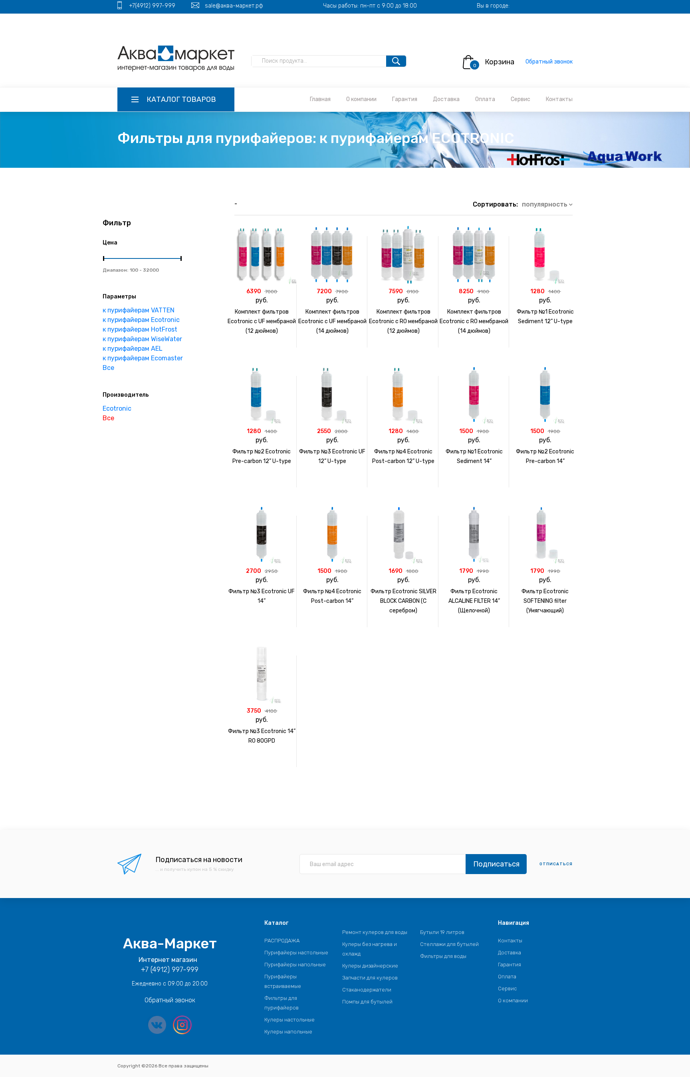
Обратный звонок (549, 61)
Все (108, 368)
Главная (320, 99)
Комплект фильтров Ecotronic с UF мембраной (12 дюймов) (262, 321)
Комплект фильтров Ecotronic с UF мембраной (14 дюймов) (332, 321)
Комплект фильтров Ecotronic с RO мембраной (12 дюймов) (403, 321)
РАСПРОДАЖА (281, 941)
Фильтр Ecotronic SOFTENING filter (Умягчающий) (545, 601)
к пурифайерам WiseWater (142, 339)
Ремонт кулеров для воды (374, 932)
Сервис (520, 99)
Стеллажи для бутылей (449, 944)
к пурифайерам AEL (133, 348)
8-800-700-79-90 (202, 19)
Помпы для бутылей (367, 1002)
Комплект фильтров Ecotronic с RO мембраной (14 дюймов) (474, 321)
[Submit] (396, 61)
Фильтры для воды (443, 956)
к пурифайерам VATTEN (138, 310)
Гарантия (404, 99)
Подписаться (496, 864)
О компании (361, 99)
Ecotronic (117, 408)
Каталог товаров (181, 99)
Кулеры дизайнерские (370, 966)
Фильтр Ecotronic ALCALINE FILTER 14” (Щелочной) (474, 601)
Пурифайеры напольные (295, 965)
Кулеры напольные (288, 1032)
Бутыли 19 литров (442, 932)
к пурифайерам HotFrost (140, 329)
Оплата (485, 99)
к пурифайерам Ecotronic (141, 320)
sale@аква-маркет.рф (234, 5)
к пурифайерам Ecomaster (143, 358)
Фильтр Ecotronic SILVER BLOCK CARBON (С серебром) (403, 601)
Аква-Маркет (170, 943)
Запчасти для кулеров (370, 978)
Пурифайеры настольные (296, 953)
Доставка (446, 99)
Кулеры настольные (289, 1020)
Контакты (559, 99)
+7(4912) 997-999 (152, 5)
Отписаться (556, 864)
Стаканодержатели (366, 990)
